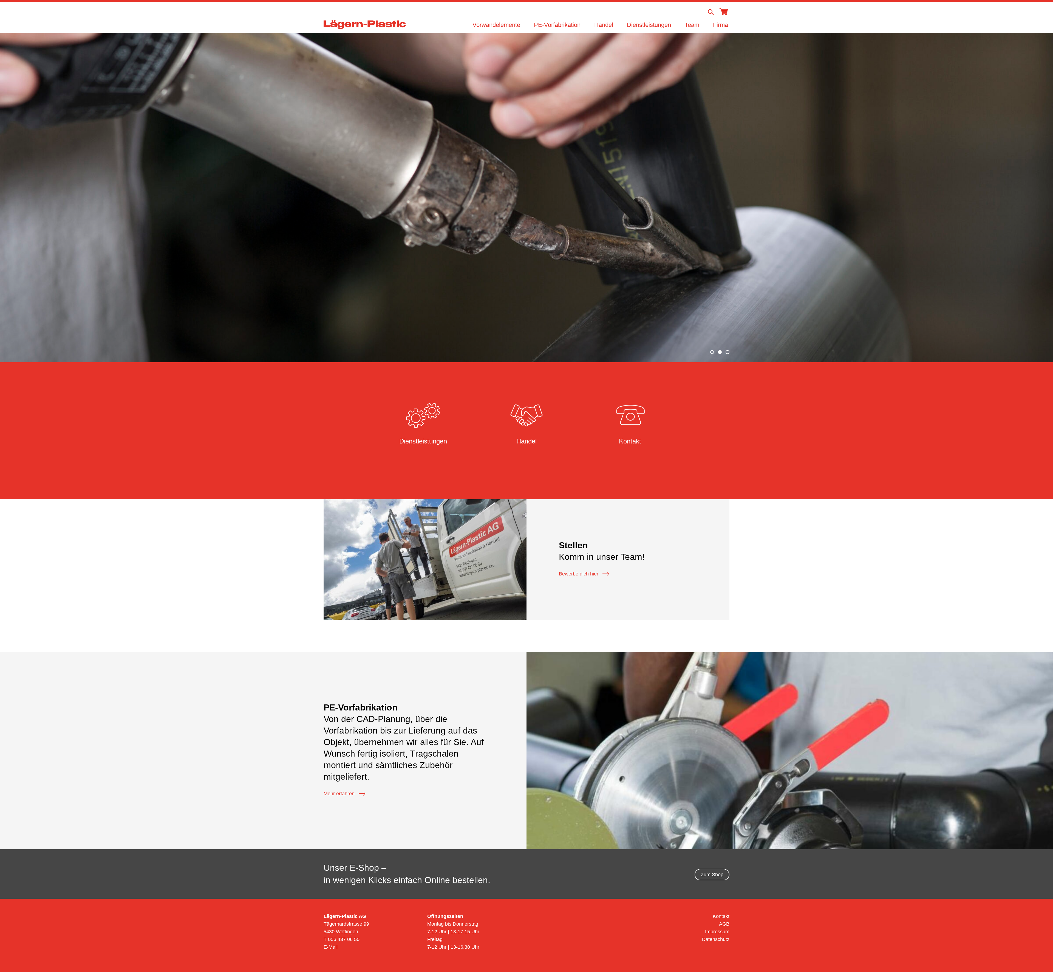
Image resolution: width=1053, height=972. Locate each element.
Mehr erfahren (339, 793)
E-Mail (331, 947)
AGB (724, 924)
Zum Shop (712, 874)
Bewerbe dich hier (578, 574)
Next (1034, 197)
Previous (18, 197)
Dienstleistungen (649, 24)
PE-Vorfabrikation (557, 24)
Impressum (717, 931)
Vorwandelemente (496, 24)
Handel (603, 24)
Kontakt (721, 916)
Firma (720, 24)
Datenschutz (715, 939)
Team (692, 24)
